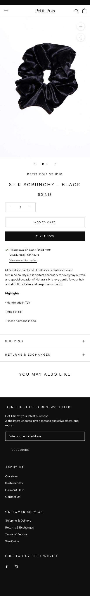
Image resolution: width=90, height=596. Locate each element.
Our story (11, 476)
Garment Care (14, 490)
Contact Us (12, 496)
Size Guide (12, 541)
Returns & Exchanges (27, 354)
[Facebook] (6, 566)
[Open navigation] (6, 10)
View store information (23, 260)
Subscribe (20, 449)
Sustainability (14, 483)
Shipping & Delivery (18, 520)
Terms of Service (16, 534)
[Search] (76, 11)
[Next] (55, 164)
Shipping (14, 341)
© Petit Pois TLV (45, 585)
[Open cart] (84, 10)
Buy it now (45, 236)
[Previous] (34, 164)
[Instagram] (16, 566)
